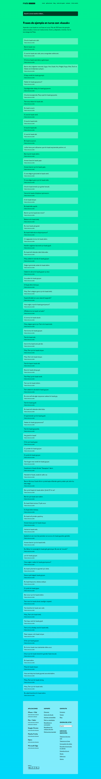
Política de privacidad (50, 732)
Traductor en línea (65, 741)
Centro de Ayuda (61, 3)
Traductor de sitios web (65, 738)
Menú (43, 3)
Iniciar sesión (74, 3)
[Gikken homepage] (33, 767)
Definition (63, 756)
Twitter (62, 715)
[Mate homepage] (29, 3)
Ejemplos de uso (64, 751)
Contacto (68, 3)
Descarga (35, 716)
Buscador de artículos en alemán (66, 747)
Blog (54, 3)
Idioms (62, 759)
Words (61, 754)
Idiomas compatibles (50, 717)
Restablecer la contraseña (48, 724)
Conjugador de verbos (66, 744)
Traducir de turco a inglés (29, 42)
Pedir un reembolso (49, 720)
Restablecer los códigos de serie (48, 728)
